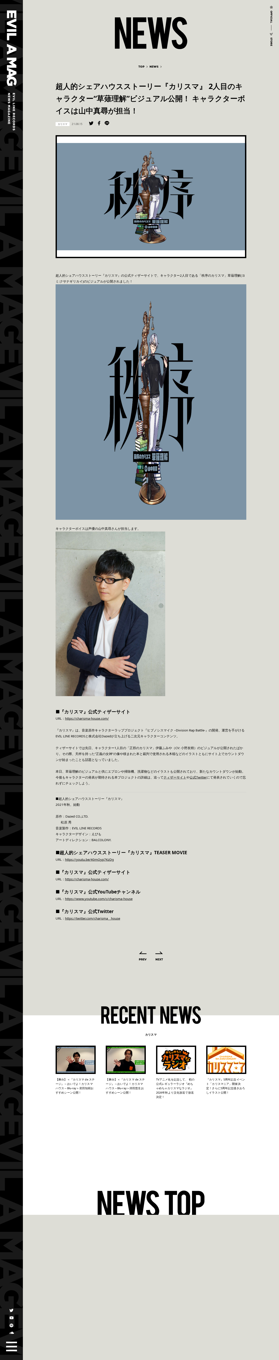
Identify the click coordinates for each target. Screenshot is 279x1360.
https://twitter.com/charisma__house (92, 918)
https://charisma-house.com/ (87, 718)
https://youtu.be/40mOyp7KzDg (89, 859)
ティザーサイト (174, 777)
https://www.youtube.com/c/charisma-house (99, 898)
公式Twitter (198, 777)
